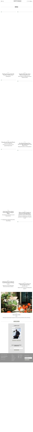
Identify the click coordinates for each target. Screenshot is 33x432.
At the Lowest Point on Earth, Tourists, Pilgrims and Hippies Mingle (8, 212)
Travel (16, 313)
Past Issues (13, 358)
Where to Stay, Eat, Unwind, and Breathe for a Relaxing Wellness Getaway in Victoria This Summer (25, 213)
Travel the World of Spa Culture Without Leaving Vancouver (25, 74)
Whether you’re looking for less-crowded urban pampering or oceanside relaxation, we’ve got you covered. (24, 216)
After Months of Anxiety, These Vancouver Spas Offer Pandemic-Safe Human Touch (25, 144)
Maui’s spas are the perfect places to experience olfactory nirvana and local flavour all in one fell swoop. (16, 317)
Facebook (27, 1)
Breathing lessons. (8, 76)
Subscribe (18, 340)
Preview (14, 340)
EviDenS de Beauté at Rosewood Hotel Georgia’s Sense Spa (25, 284)
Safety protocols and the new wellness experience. (25, 146)
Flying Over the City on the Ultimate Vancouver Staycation (8, 143)
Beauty (8, 72)
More (16, 321)
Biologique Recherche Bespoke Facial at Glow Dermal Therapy (8, 282)
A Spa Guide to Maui (16, 314)
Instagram (28, 1)
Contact (13, 360)
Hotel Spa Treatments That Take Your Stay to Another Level (8, 74)
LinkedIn (31, 1)
